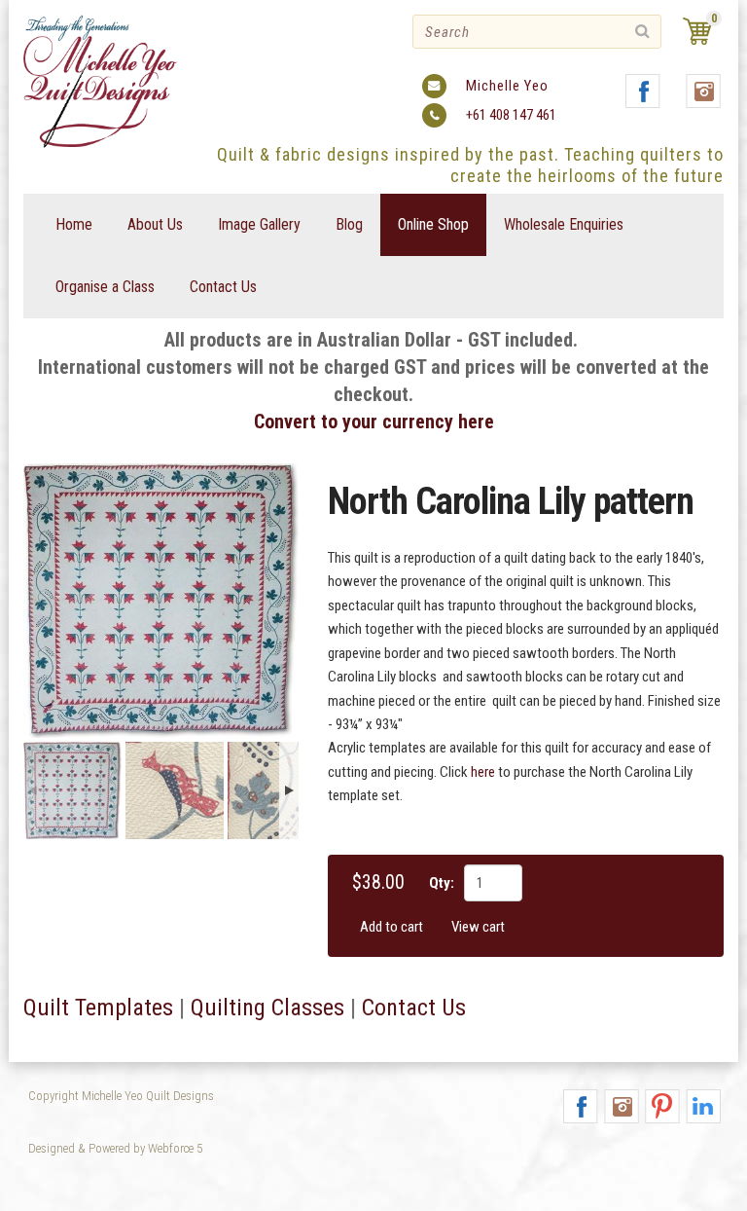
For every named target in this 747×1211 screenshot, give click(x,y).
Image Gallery (259, 224)
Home (73, 224)
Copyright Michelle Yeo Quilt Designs (121, 1095)
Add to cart (391, 927)
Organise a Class (105, 286)
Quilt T (54, 1007)
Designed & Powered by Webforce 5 (115, 1148)
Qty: (441, 883)
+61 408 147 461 (511, 115)
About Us (155, 224)
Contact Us (223, 286)
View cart (478, 927)
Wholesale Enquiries (563, 224)
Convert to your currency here (374, 421)
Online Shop (433, 224)
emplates (129, 1007)
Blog (349, 224)
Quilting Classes (267, 1007)
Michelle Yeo (507, 85)
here (483, 772)
